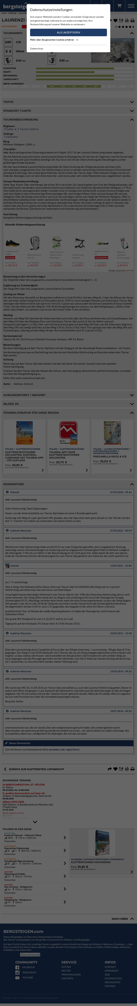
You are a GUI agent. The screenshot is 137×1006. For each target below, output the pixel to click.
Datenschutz (36, 48)
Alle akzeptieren (68, 32)
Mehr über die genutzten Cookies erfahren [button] (52, 39)
